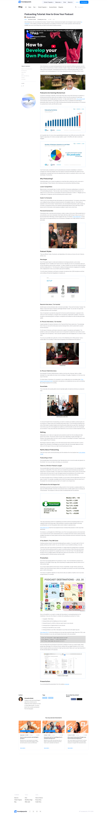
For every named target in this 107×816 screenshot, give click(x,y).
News (29, 7)
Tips (34, 7)
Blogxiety (61, 7)
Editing (22, 74)
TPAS (25, 19)
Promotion (23, 77)
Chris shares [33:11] (44, 632)
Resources (57, 2)
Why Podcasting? (24, 70)
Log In (77, 2)
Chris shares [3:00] (80, 99)
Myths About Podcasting (25, 75)
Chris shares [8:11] (77, 216)
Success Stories (53, 7)
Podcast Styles (23, 72)
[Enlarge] (84, 75)
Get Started (84, 2)
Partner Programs (48, 2)
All (26, 7)
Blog (15, 801)
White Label (27, 801)
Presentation (23, 79)
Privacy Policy (38, 799)
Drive (64, 2)
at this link (67, 684)
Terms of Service (39, 797)
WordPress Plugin (28, 799)
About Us (70, 2)
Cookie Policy (38, 801)
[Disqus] (53, 773)
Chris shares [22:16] (44, 527)
